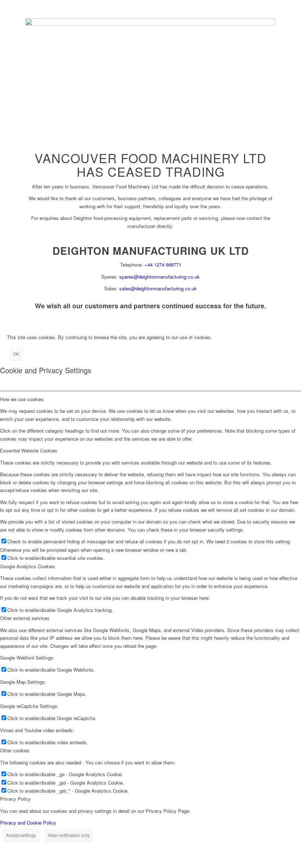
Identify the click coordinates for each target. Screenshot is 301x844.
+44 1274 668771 (163, 264)
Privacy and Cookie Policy (28, 822)
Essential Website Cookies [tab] (28, 450)
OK (16, 354)
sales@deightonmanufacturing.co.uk (158, 288)
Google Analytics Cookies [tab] (27, 566)
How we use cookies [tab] (22, 399)
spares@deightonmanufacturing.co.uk (159, 276)
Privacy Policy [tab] (15, 798)
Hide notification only (69, 835)
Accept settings (21, 835)
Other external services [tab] (25, 617)
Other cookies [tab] (15, 750)
